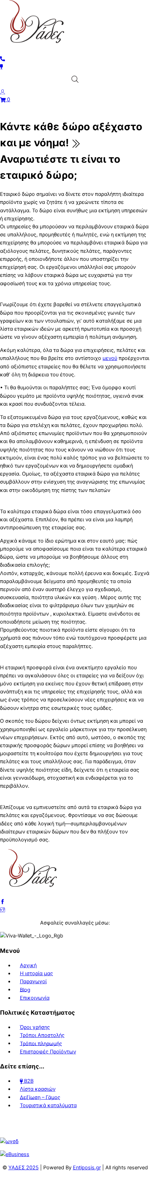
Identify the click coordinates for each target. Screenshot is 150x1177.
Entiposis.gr (87, 1167)
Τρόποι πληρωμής (41, 1043)
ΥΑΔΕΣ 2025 (23, 1167)
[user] (2, 91)
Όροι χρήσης (35, 1027)
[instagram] (2, 909)
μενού (110, 358)
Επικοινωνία (35, 998)
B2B (28, 1081)
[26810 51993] (2, 58)
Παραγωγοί (33, 981)
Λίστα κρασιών (37, 1089)
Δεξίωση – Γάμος (40, 1097)
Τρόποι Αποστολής (42, 1035)
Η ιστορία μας (36, 973)
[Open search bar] (75, 79)
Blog (25, 989)
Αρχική (28, 965)
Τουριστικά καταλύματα (48, 1105)
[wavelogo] (9, 1141)
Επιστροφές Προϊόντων (48, 1052)
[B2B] (1, 66)
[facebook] (2, 901)
